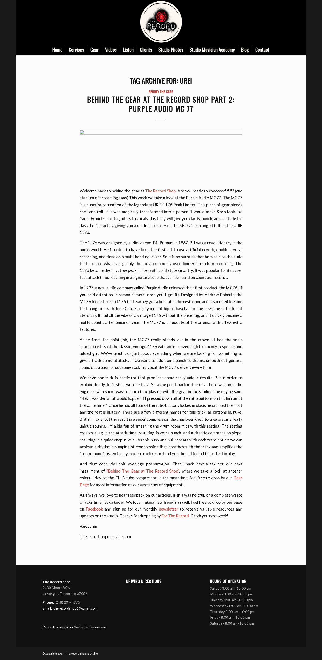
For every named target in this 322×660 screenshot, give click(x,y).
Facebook (94, 508)
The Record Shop (160, 190)
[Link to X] (261, 21)
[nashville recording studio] (161, 22)
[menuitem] (57, 49)
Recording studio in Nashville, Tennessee (74, 627)
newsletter (168, 508)
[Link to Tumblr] (276, 21)
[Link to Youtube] (268, 21)
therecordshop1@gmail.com (75, 608)
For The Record (175, 515)
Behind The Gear (161, 91)
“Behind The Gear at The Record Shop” (143, 471)
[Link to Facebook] (254, 21)
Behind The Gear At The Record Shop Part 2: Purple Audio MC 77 (161, 104)
